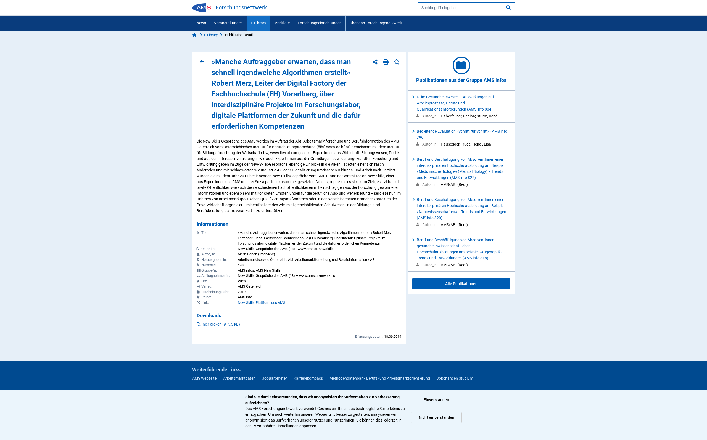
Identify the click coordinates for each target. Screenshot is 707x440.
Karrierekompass (308, 378)
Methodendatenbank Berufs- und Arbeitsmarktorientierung (379, 378)
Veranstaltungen (228, 23)
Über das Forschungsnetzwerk (376, 23)
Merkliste (282, 23)
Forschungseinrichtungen (320, 23)
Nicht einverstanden (436, 417)
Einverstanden (436, 400)
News (201, 23)
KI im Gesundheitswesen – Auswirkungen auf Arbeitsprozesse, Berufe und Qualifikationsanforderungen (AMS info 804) (455, 103)
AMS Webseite (204, 378)
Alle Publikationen (461, 283)
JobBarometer (274, 378)
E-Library (258, 23)
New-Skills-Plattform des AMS (261, 303)
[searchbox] (466, 7)
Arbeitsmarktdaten (239, 378)
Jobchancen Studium (455, 378)
